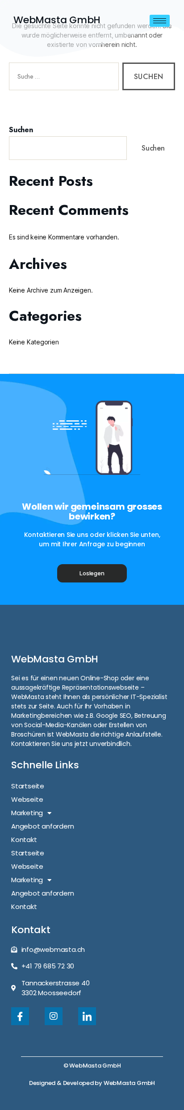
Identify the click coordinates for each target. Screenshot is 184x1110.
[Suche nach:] (62, 78)
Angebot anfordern (42, 826)
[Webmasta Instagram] (54, 1016)
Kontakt (24, 839)
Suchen (21, 130)
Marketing (27, 812)
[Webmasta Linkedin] (87, 1016)
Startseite (27, 786)
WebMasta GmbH (56, 20)
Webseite (27, 799)
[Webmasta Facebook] (20, 1016)
